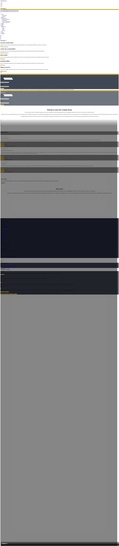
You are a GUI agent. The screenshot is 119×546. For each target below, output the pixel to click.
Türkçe (85, 265)
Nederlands (82, 265)
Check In (1, 78)
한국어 (96, 265)
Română (111, 265)
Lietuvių (31, 265)
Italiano (13, 265)
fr (1, 5)
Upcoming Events (4, 15)
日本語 (94, 265)
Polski (102, 265)
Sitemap (31, 257)
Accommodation (4, 18)
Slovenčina (12, 266)
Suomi (26, 265)
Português (99, 265)
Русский (108, 265)
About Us (2, 17)
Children (1, 84)
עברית (73, 265)
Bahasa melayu (43, 265)
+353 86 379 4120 (3, 0)
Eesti (22, 265)
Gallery (2, 25)
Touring (3, 29)
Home (2, 14)
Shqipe (4, 266)
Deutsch (1, 265)
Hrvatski (64, 265)
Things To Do (3, 26)
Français (10, 265)
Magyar (61, 265)
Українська (90, 265)
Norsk (79, 265)
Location (2, 32)
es (1, 4)
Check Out (2, 79)
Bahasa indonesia (69, 265)
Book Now (6, 52)
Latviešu (34, 265)
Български (50, 265)
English (4, 265)
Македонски (38, 265)
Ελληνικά (19, 265)
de (1, 2)
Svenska (114, 265)
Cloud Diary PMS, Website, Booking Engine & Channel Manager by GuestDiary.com (14, 257)
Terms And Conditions (43, 257)
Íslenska (76, 265)
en (1, 3)
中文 (14, 266)
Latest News (3, 16)
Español (7, 265)
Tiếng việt (105, 265)
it (1, 6)
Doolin (3, 27)
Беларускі (54, 265)
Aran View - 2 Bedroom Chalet (6, 21)
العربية (24, 265)
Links (2, 31)
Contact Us (3, 33)
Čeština (57, 265)
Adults (1, 80)
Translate (8, 269)
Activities (3, 28)
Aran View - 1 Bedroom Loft (5, 22)
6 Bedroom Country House (5, 19)
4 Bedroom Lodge (4, 20)
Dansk (16, 265)
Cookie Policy (36, 257)
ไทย (87, 265)
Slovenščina (8, 266)
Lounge (2, 24)
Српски (1, 266)
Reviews (2, 23)
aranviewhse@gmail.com (7, 227)
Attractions (3, 30)
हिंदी (59, 265)
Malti (47, 265)
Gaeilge (28, 265)
